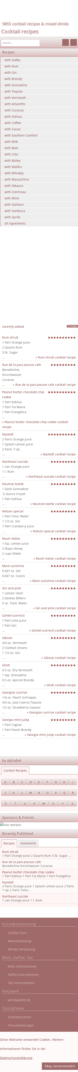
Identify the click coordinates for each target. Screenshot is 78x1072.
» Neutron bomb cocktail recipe (53, 504)
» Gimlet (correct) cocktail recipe (52, 630)
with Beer (11, 148)
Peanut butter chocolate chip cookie (28, 872)
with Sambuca (15, 211)
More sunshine (13, 566)
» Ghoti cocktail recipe (60, 685)
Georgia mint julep (15, 720)
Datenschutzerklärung (16, 1058)
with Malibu (13, 167)
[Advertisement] (39, 282)
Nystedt (7, 434)
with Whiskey (14, 173)
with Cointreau (15, 192)
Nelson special (12, 511)
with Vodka (12, 60)
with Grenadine (16, 85)
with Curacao (14, 110)
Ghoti (6, 665)
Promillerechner (19, 1017)
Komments (28, 843)
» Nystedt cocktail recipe (58, 454)
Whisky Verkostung (21, 949)
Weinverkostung (19, 941)
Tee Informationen (21, 983)
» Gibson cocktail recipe (59, 658)
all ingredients (15, 223)
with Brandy (13, 79)
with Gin (11, 72)
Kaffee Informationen (23, 975)
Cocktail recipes (19, 31)
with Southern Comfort (21, 135)
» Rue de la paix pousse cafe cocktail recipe (44, 385)
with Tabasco (14, 186)
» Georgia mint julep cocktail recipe (50, 735)
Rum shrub (10, 337)
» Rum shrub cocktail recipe (56, 357)
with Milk (11, 142)
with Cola (11, 154)
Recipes (9, 843)
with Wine (12, 198)
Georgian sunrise (14, 692)
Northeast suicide (15, 461)
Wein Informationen (22, 966)
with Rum (11, 66)
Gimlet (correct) (13, 615)
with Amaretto (15, 104)
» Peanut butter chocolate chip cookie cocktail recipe (35, 424)
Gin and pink (11, 588)
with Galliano (14, 204)
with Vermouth (15, 98)
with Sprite (12, 217)
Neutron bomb (13, 484)
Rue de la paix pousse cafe (21, 365)
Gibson (7, 638)
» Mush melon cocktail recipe (55, 558)
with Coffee (13, 123)
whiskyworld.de (19, 1000)
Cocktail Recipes (15, 770)
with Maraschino (17, 179)
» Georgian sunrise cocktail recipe (51, 712)
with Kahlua (13, 116)
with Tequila (14, 91)
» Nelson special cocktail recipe (53, 531)
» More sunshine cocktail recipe (53, 581)
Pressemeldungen (21, 1025)
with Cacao (12, 129)
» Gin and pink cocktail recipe (54, 608)
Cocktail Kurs (17, 933)
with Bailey (12, 160)
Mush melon (11, 538)
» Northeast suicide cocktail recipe (51, 476)
